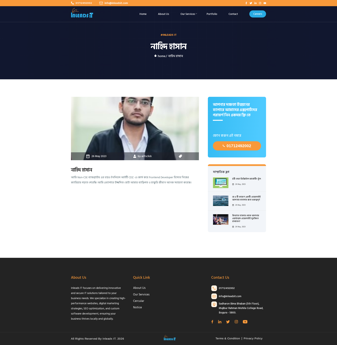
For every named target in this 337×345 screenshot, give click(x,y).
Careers (257, 14)
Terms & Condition (227, 338)
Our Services (187, 14)
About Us (163, 14)
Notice (137, 307)
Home (143, 14)
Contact (233, 14)
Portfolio (212, 14)
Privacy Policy (253, 338)
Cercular (138, 300)
